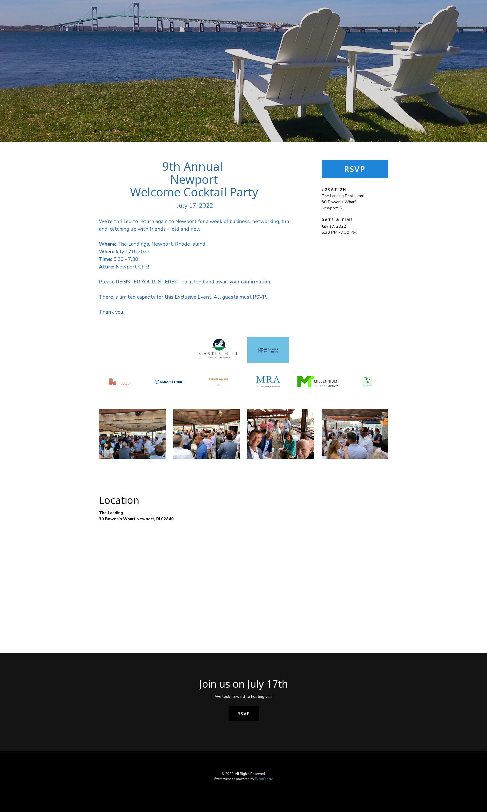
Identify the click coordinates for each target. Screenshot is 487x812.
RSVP (355, 168)
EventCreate (264, 779)
